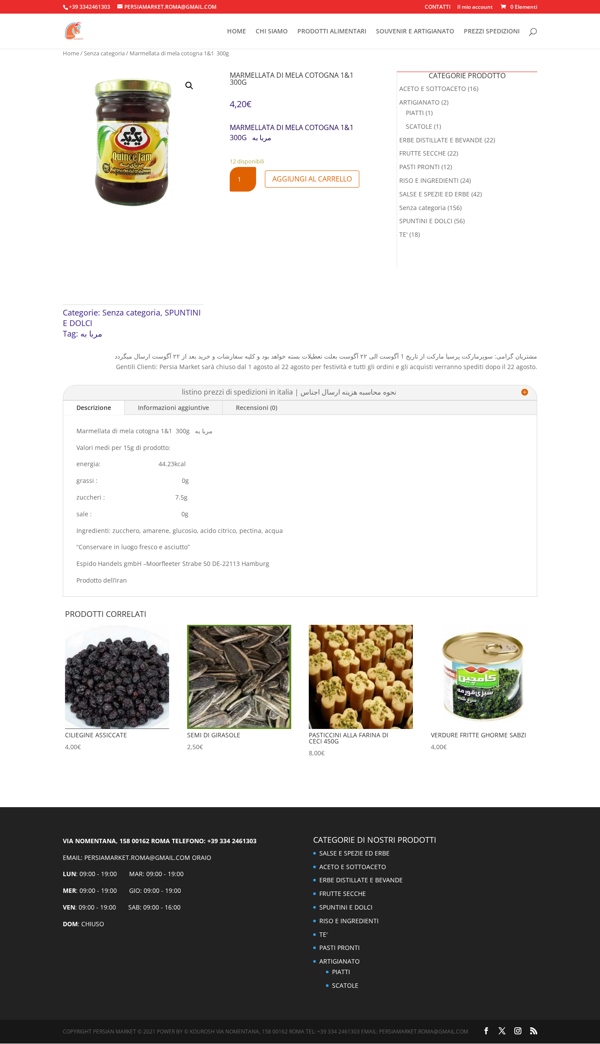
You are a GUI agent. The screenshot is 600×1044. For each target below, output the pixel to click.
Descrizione (93, 407)
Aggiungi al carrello (312, 179)
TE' (403, 234)
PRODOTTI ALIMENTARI (331, 31)
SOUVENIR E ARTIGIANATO (415, 31)
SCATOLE (419, 126)
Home (71, 53)
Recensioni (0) (256, 407)
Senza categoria (104, 53)
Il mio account (475, 7)
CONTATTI (438, 7)
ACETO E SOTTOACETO (432, 88)
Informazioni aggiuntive (173, 407)
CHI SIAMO (272, 31)
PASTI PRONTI (419, 167)
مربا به (91, 333)
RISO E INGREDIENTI (429, 180)
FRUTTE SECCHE (422, 153)
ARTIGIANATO (419, 102)
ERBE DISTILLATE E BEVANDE (441, 140)
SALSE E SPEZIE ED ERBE (434, 194)
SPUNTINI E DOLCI (425, 221)
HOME (236, 31)
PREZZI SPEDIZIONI (492, 31)
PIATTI (415, 113)
